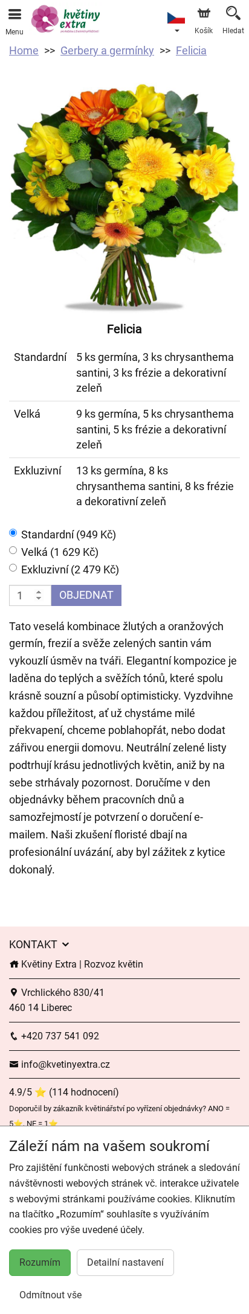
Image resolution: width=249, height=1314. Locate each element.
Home (24, 50)
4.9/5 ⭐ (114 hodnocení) (64, 1092)
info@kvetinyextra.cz (64, 1064)
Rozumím (39, 1262)
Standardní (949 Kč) (68, 534)
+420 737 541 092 (59, 1036)
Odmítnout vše (50, 1295)
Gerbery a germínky (107, 50)
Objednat (86, 594)
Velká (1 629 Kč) (60, 552)
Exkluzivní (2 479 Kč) (70, 569)
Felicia (191, 50)
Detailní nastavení (125, 1262)
